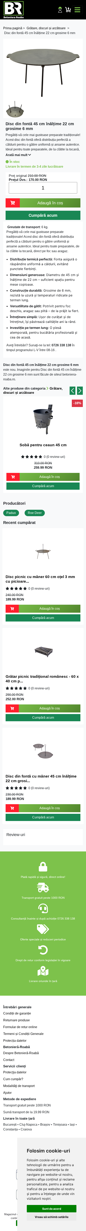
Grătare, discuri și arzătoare (33, 390)
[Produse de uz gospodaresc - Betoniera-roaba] (13, 10)
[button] (72, 391)
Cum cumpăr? (13, 1079)
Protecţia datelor (14, 1072)
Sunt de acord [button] (51, 1208)
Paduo (11, 513)
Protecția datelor (14, 1040)
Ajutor (7, 1092)
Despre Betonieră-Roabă (21, 1053)
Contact (8, 1060)
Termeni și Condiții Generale (23, 1034)
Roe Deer (35, 513)
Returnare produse (16, 1020)
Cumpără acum (43, 486)
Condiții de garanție (17, 1013)
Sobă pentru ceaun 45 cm (43, 445)
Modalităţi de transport (19, 1086)
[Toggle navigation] (77, 10)
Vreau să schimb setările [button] (51, 1217)
